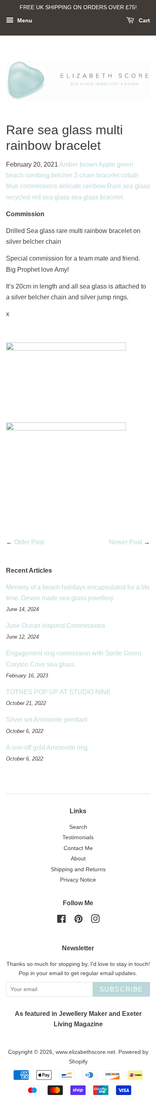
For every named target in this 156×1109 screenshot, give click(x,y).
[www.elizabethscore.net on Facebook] (61, 921)
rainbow (94, 186)
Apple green (115, 164)
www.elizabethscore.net (85, 1052)
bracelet (107, 175)
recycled (18, 197)
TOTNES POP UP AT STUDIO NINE (58, 692)
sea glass (56, 197)
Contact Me (78, 848)
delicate (70, 186)
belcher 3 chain (73, 175)
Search (78, 827)
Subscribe (121, 989)
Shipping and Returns (78, 869)
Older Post (29, 542)
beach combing (28, 175)
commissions (38, 186)
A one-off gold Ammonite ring (47, 747)
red (36, 197)
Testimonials (78, 837)
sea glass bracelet (97, 197)
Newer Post (125, 542)
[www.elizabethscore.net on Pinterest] (78, 921)
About (78, 859)
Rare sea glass (128, 186)
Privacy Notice (78, 880)
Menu (24, 20)
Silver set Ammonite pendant (46, 719)
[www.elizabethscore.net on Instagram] (95, 921)
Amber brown (78, 164)
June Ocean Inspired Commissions (55, 625)
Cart (143, 20)
